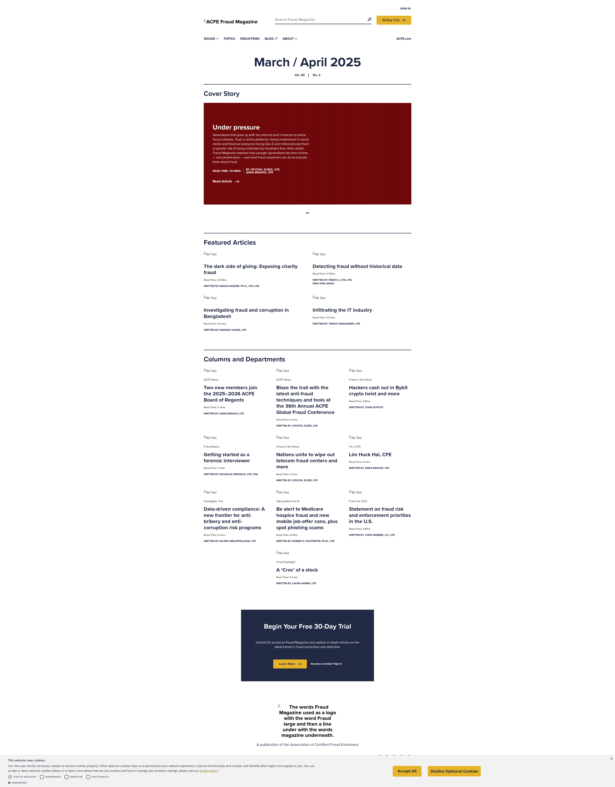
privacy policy (209, 771)
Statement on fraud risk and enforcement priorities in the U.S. (380, 515)
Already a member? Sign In (326, 663)
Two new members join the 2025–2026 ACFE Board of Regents (230, 394)
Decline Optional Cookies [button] (454, 771)
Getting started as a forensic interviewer (227, 458)
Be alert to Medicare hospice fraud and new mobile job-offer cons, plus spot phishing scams (307, 518)
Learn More (287, 664)
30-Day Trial (390, 20)
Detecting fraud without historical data (357, 266)
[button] (163, 783)
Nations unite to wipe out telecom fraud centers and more (306, 461)
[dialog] (307, 771)
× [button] (611, 759)
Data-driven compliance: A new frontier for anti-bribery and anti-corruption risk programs (234, 518)
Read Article (222, 181)
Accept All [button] (407, 771)
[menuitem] (211, 39)
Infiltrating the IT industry (342, 310)
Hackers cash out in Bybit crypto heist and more (378, 391)
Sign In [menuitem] (405, 8)
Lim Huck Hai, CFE (370, 455)
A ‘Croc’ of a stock (297, 570)
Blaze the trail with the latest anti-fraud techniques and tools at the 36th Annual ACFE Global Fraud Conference (305, 400)
